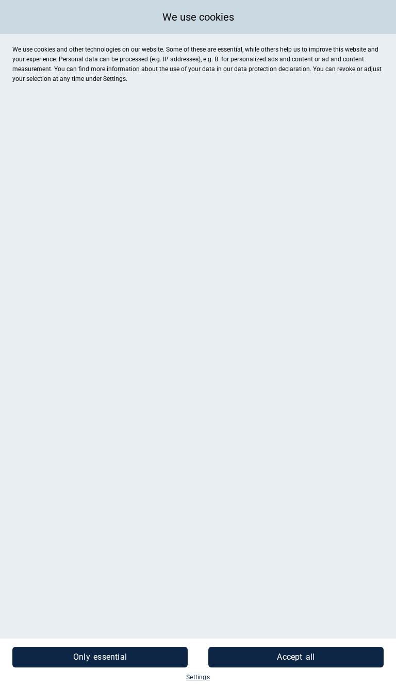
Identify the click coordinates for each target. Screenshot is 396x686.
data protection (255, 69)
